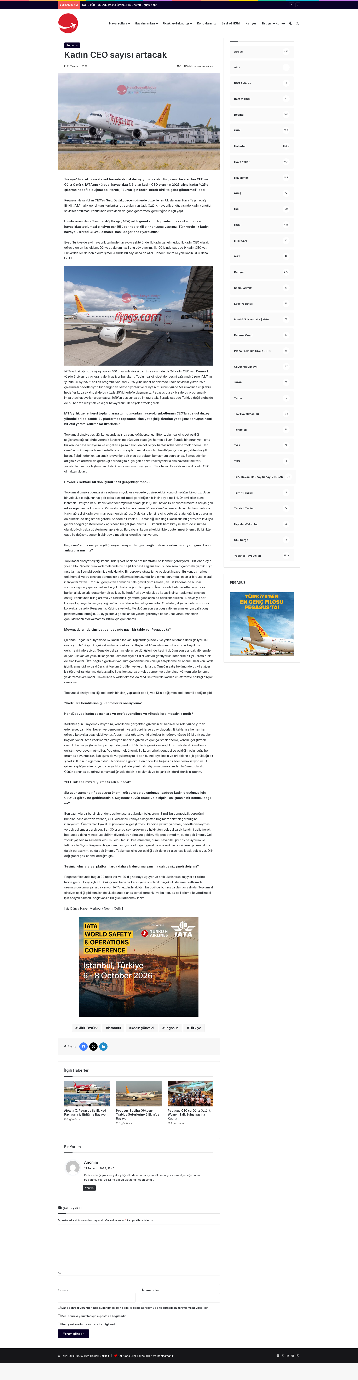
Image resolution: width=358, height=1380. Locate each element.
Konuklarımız (206, 23)
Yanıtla (89, 1188)
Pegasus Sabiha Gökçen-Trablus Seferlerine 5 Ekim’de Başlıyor (137, 1114)
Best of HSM (231, 23)
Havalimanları (145, 23)
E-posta (63, 1290)
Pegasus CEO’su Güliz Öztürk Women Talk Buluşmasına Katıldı (189, 1114)
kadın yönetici (142, 1028)
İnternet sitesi (151, 1290)
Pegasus (72, 45)
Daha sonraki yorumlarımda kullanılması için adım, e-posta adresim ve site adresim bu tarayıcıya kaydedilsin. (135, 1307)
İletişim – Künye (273, 23)
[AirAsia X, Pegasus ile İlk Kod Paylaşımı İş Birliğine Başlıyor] (87, 1093)
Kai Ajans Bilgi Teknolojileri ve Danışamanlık (146, 1355)
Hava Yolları (118, 23)
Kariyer (251, 23)
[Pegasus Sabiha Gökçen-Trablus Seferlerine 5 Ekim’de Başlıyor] (139, 1093)
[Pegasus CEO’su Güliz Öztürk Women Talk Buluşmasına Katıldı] (190, 1093)
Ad (60, 1272)
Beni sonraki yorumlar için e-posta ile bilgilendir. (93, 1316)
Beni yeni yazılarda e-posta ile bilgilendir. (89, 1324)
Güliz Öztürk (87, 1028)
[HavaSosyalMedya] (68, 23)
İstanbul (114, 1028)
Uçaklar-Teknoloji (176, 23)
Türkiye (195, 1028)
